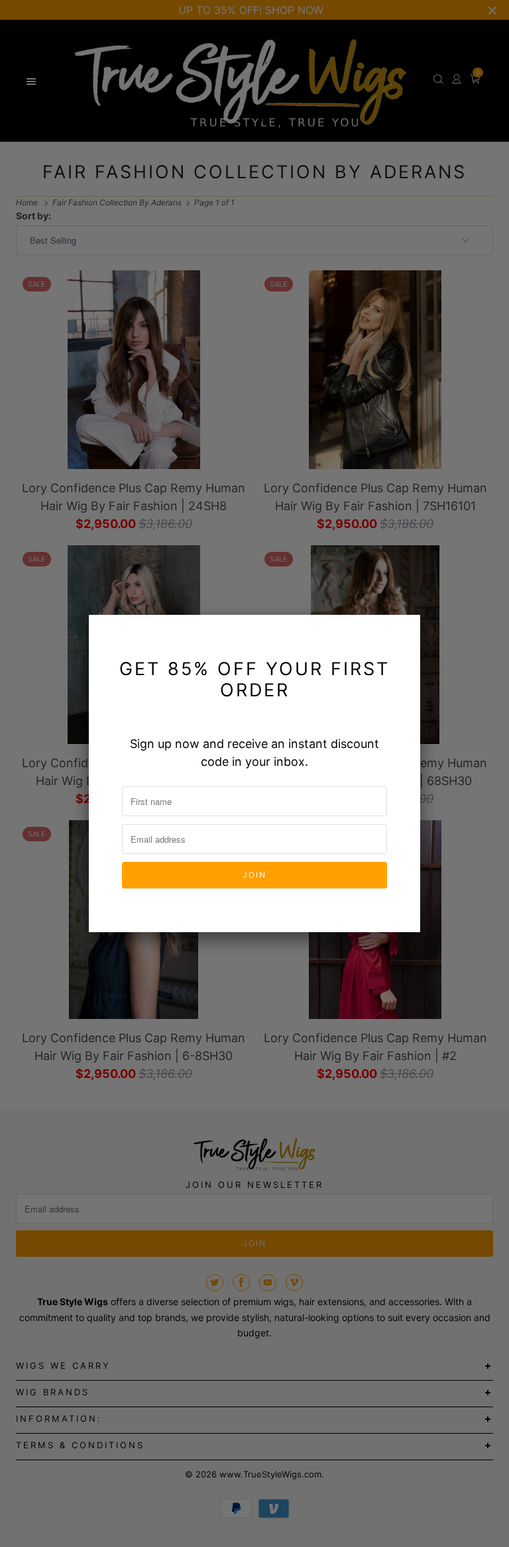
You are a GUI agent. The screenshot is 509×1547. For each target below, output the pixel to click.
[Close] (402, 632)
